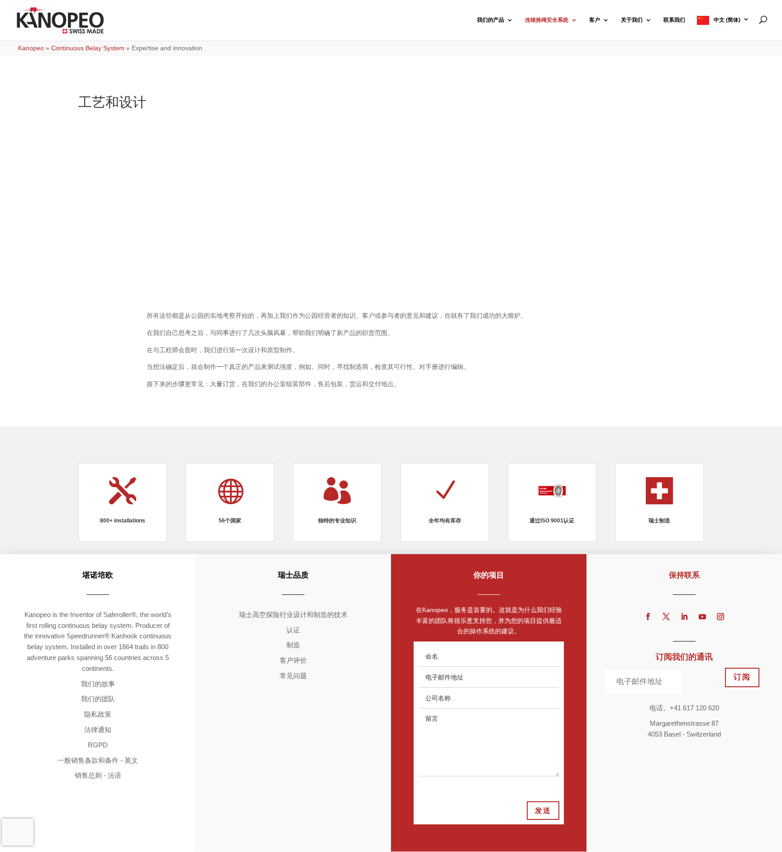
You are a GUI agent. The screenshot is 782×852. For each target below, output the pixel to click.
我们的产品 (490, 20)
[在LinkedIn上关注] (684, 616)
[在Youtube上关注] (702, 616)
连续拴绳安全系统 (546, 20)
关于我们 (632, 20)
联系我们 (674, 20)
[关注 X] (666, 616)
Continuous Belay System (87, 48)
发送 (543, 810)
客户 (594, 20)
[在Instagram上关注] (720, 616)
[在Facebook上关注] (648, 616)
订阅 (742, 677)
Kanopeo (31, 48)
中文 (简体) (727, 20)
